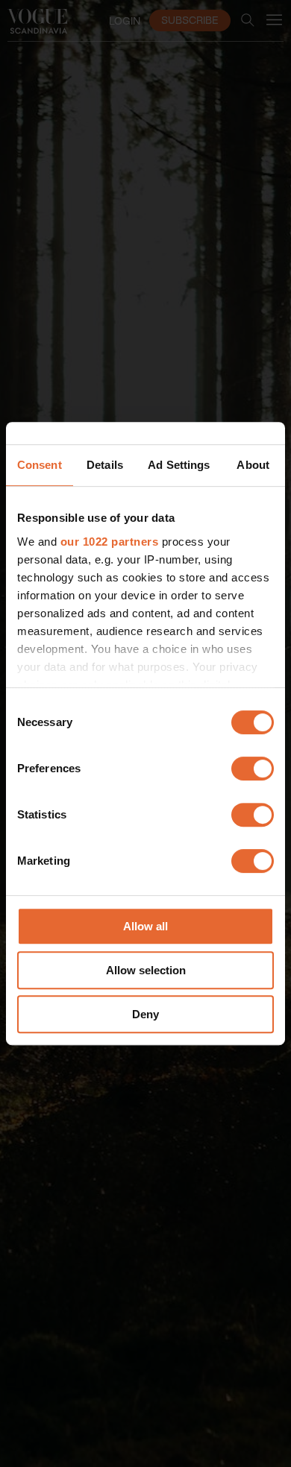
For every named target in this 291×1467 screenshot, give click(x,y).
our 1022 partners (109, 541)
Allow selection (146, 970)
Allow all (145, 926)
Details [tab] (105, 464)
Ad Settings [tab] (179, 464)
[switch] (252, 768)
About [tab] (253, 464)
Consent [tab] (39, 464)
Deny (145, 1014)
